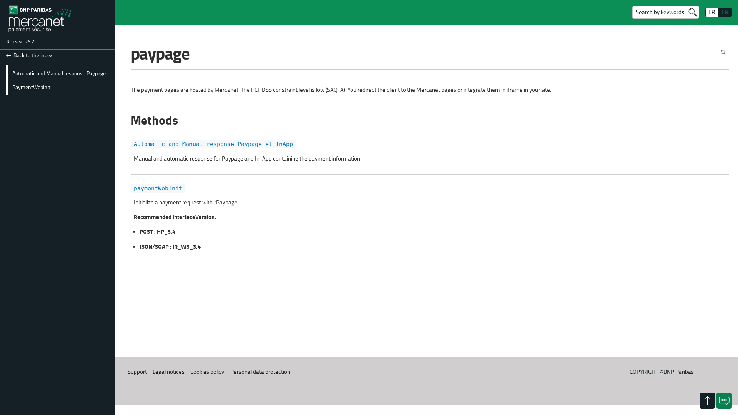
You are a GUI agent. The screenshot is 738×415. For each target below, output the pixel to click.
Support (137, 372)
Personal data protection (260, 372)
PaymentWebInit (31, 87)
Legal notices (168, 372)
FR (711, 12)
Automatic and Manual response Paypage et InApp (62, 73)
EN (724, 12)
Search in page (723, 53)
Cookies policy (207, 372)
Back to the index (32, 55)
